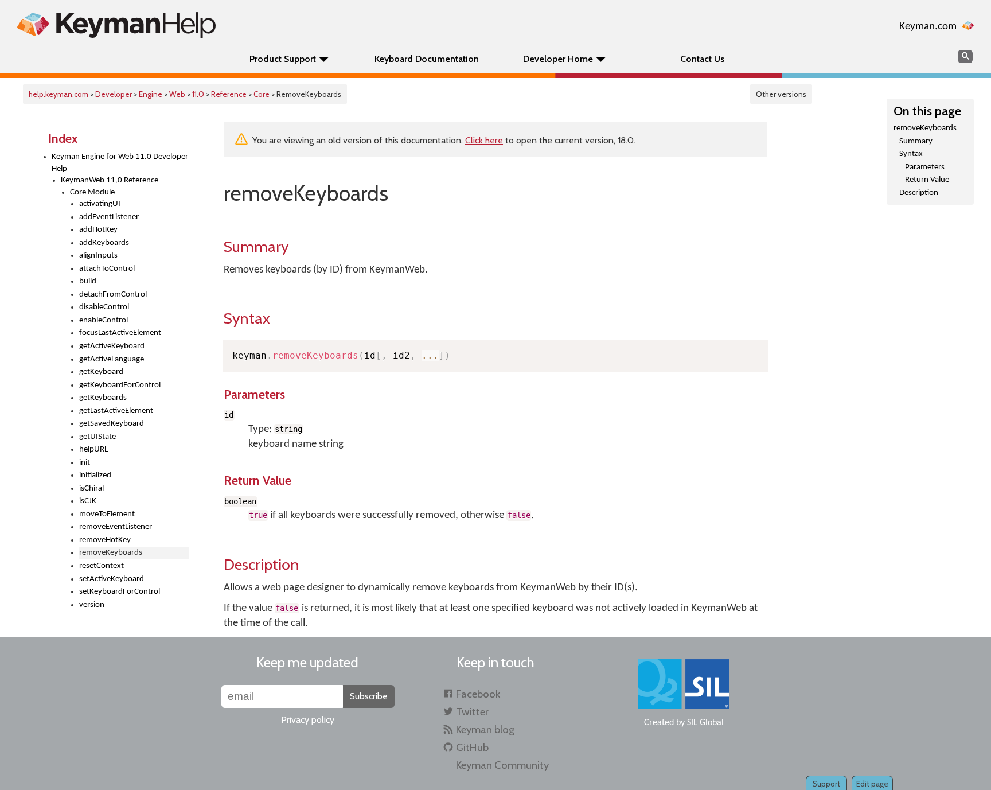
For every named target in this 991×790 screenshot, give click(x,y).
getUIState (97, 437)
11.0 (199, 94)
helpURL (93, 449)
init (84, 462)
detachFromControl (113, 294)
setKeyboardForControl (119, 591)
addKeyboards (104, 243)
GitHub (472, 747)
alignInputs (98, 255)
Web (178, 94)
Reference (229, 94)
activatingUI (99, 204)
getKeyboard (101, 372)
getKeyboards (103, 398)
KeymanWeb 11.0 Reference (109, 180)
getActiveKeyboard (112, 346)
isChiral (91, 488)
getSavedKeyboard (111, 423)
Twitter (472, 711)
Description (918, 193)
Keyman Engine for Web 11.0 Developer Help (120, 163)
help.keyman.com (58, 94)
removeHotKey (105, 540)
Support (826, 783)
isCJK (87, 501)
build (87, 281)
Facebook (478, 694)
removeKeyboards (925, 128)
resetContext (101, 566)
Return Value (927, 180)
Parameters (925, 167)
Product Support (282, 58)
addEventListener (109, 217)
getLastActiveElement (116, 411)
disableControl (104, 307)
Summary (916, 141)
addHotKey (98, 229)
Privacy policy (307, 719)
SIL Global (705, 722)
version (91, 605)
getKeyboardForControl (120, 385)
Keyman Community (502, 765)
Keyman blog (485, 729)
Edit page (872, 783)
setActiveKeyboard (111, 579)
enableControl (103, 320)
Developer (114, 94)
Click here (484, 140)
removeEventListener (115, 527)
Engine (151, 94)
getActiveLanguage (111, 359)
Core (262, 94)
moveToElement (107, 514)
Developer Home (558, 58)
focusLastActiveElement (120, 333)
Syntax (911, 154)
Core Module (92, 192)
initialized (95, 475)
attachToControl (107, 268)
